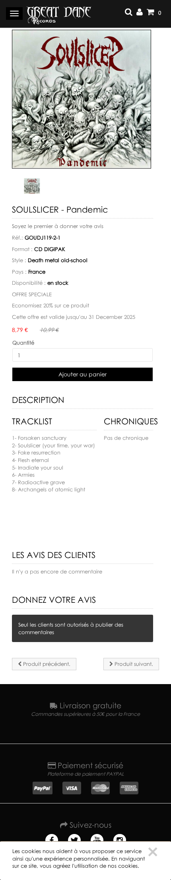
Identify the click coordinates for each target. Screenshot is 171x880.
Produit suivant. (133, 664)
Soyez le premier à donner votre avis (57, 226)
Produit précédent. (45, 664)
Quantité (23, 342)
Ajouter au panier (82, 374)
